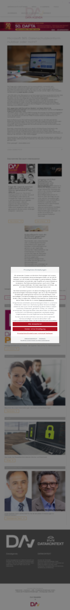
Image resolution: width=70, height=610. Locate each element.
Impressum (42, 338)
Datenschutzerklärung (46, 300)
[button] (35, 329)
